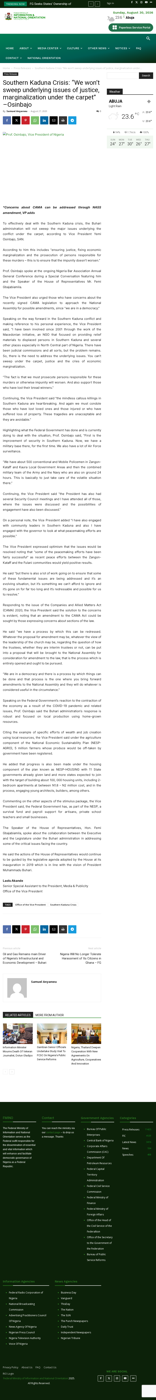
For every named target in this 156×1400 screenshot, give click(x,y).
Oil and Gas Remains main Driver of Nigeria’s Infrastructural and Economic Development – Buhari (24, 958)
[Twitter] (136, 2)
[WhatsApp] (35, 120)
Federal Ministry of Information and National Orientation (35, 1378)
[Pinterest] (26, 120)
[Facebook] (132, 2)
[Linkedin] (44, 120)
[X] (16, 120)
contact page (53, 1132)
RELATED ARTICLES (18, 1015)
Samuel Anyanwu (16, 111)
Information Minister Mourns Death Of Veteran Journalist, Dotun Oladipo (18, 1051)
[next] (97, 4)
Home (6, 68)
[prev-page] (5, 1071)
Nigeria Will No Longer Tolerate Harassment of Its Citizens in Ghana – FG (80, 958)
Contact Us (50, 1367)
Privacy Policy (10, 1367)
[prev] (90, 4)
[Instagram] (141, 2)
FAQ (38, 1367)
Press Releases (22, 68)
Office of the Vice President (30, 904)
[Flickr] (151, 2)
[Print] (63, 120)
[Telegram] (72, 120)
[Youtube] (146, 2)
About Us (27, 1367)
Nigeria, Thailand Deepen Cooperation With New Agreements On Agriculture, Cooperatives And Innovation (86, 1055)
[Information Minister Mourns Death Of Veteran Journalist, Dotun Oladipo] (18, 1033)
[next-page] (11, 1071)
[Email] (54, 120)
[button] (148, 39)
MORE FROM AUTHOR (50, 1015)
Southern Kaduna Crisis (63, 904)
